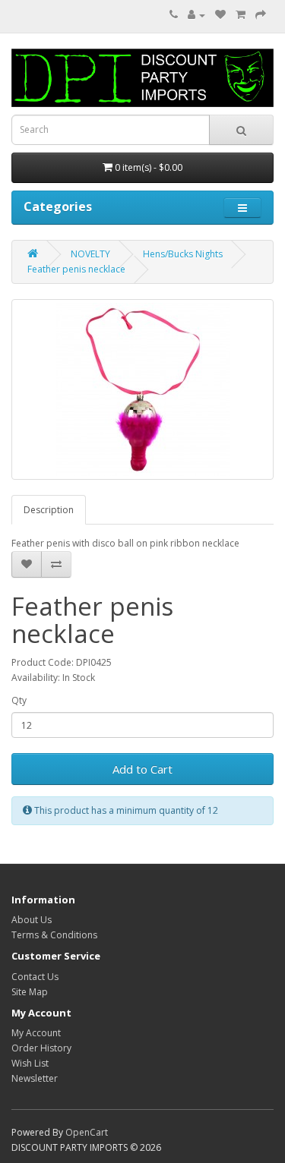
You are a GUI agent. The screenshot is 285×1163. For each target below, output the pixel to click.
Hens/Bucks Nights (183, 253)
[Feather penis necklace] (142, 389)
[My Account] (196, 14)
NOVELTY (90, 253)
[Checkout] (260, 14)
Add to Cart (142, 769)
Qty (19, 700)
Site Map (29, 991)
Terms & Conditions (54, 934)
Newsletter (34, 1078)
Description (49, 509)
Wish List (30, 1063)
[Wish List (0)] (220, 14)
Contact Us (35, 976)
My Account (36, 1032)
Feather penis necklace (76, 269)
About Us (31, 919)
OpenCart (86, 1132)
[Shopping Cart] (240, 14)
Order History (41, 1048)
